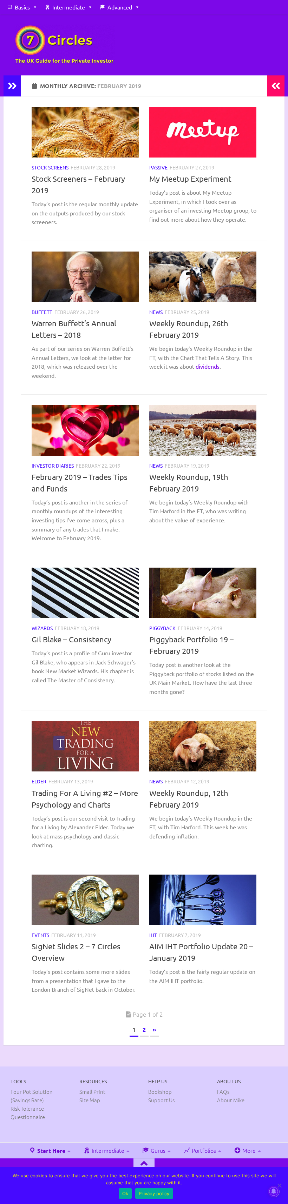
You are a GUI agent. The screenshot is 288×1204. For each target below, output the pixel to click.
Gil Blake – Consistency (71, 639)
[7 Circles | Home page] (64, 45)
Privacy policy (154, 1193)
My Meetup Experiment (190, 178)
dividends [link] (208, 366)
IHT (153, 935)
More (248, 1150)
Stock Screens (50, 167)
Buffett (42, 312)
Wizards (42, 628)
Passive (158, 167)
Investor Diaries (53, 465)
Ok (125, 1193)
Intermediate (68, 7)
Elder (39, 781)
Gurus (157, 1150)
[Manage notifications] (273, 1191)
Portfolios (203, 1150)
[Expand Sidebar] (12, 85)
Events (40, 935)
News (156, 312)
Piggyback (162, 628)
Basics (22, 7)
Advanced (119, 7)
